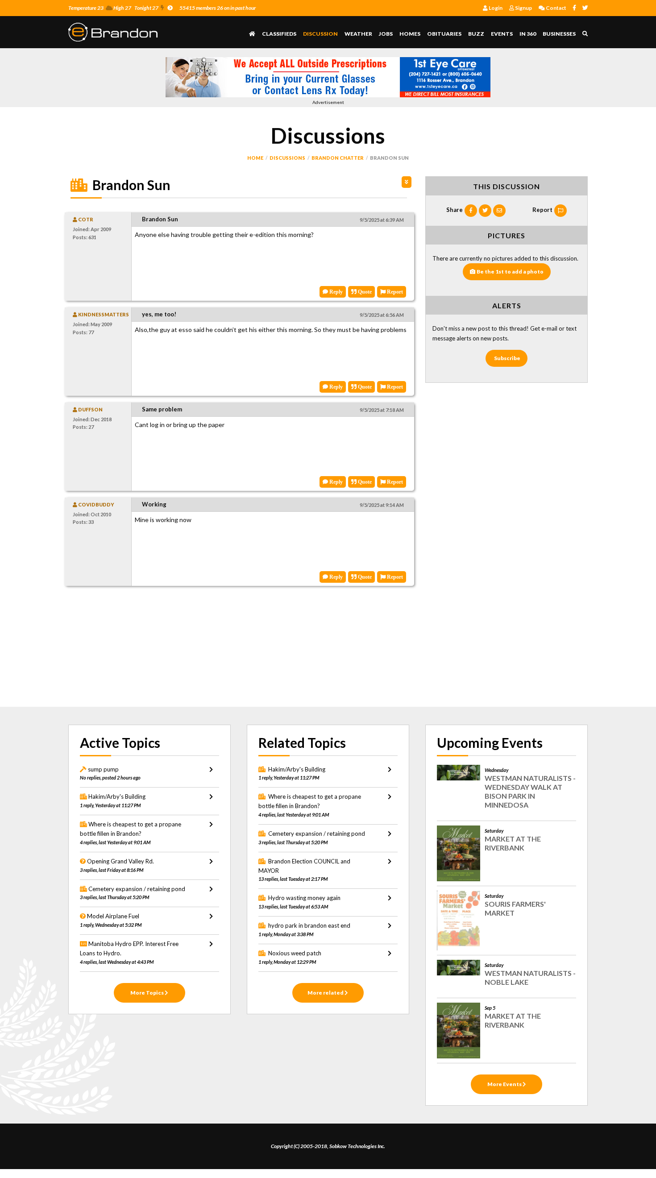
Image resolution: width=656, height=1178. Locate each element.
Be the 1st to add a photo (510, 271)
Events (502, 33)
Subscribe (507, 358)
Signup (523, 7)
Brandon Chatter (337, 158)
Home (255, 158)
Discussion (320, 33)
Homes (409, 33)
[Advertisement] (239, 648)
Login (495, 7)
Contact (555, 7)
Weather (358, 33)
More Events (505, 1084)
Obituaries (444, 33)
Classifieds (279, 33)
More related (326, 992)
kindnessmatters (103, 314)
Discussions (287, 158)
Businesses (559, 33)
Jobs (386, 33)
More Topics (147, 992)
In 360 (527, 33)
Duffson (90, 409)
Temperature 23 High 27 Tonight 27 (113, 7)
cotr (85, 219)
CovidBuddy (95, 504)
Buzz (476, 33)
